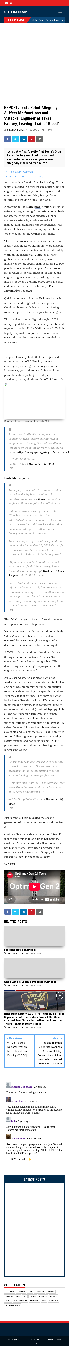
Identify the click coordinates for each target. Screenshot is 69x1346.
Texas (41, 499)
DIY (25, 1296)
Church (51, 1292)
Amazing (10, 1292)
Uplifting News (13, 1305)
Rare (44, 1301)
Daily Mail (33, 206)
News (48, 129)
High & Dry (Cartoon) (21, 171)
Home (34, 1343)
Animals (21, 1292)
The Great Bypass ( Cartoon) (25, 176)
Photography (20, 1301)
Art (30, 1292)
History (43, 1296)
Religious (53, 1301)
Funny (33, 1296)
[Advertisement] (34, 64)
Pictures (34, 1301)
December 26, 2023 (41, 464)
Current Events (13, 1296)
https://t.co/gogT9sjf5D (32, 452)
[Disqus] (34, 1122)
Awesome (40, 1292)
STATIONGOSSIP (15, 12)
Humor (53, 1296)
